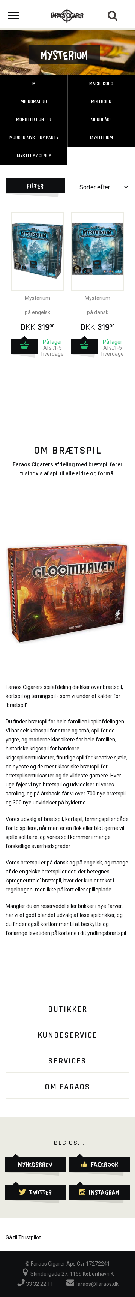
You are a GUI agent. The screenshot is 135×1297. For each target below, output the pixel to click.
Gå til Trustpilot (23, 1237)
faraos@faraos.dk (96, 1284)
